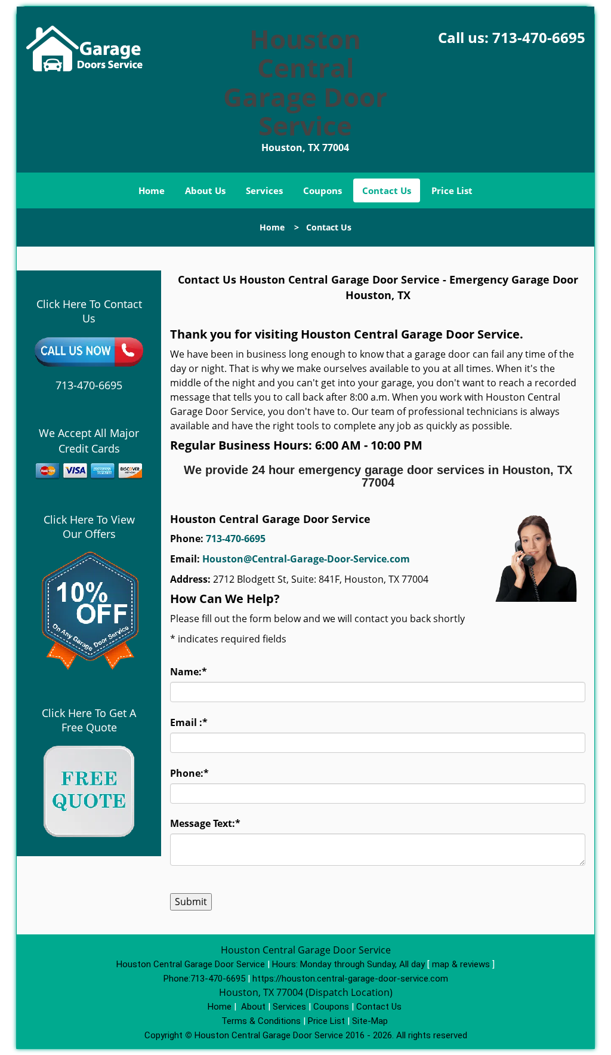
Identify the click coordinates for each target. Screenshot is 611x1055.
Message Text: (205, 823)
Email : (189, 722)
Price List (452, 190)
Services (264, 190)
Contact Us (386, 190)
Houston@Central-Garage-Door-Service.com (306, 558)
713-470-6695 (538, 37)
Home (151, 190)
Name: (188, 671)
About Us (205, 190)
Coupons (322, 190)
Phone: (189, 773)
